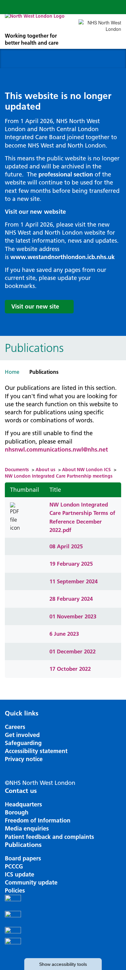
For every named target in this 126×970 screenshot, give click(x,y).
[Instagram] (63, 919)
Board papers (23, 858)
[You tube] (63, 932)
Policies (15, 890)
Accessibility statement (36, 751)
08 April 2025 (66, 546)
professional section (65, 174)
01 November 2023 (72, 616)
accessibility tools (63, 964)
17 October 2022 (70, 668)
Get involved (22, 735)
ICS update (19, 874)
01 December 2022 (72, 651)
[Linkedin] (63, 946)
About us (45, 469)
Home (12, 372)
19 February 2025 (71, 563)
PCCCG (14, 866)
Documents (17, 469)
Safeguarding (23, 743)
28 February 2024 (71, 598)
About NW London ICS (86, 469)
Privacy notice (24, 759)
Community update (31, 882)
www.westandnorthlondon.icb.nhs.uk (62, 257)
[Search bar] (98, 7)
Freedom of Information (37, 820)
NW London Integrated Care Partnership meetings (58, 476)
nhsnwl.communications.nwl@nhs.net (56, 449)
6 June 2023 (64, 633)
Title (55, 489)
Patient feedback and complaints (49, 836)
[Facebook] (63, 903)
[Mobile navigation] (114, 7)
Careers (15, 727)
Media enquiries (27, 828)
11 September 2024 (73, 581)
